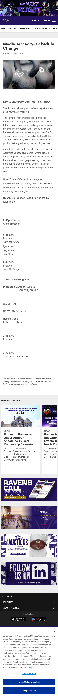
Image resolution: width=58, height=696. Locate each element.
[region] (29, 661)
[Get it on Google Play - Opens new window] (39, 620)
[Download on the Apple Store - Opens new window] (18, 619)
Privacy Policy (25, 668)
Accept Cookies (29, 690)
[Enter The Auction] (29, 545)
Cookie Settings (29, 673)
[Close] (54, 631)
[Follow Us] (29, 573)
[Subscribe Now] (29, 489)
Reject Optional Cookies (29, 682)
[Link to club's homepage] (6, 19)
